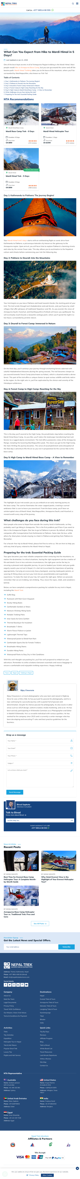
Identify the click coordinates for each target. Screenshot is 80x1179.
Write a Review (45, 1059)
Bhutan (42, 1019)
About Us (7, 996)
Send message (15, 792)
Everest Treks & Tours (47, 999)
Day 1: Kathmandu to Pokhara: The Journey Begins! (22, 81)
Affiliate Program (46, 1038)
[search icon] (73, 3)
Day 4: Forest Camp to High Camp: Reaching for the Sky (24, 88)
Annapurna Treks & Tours (49, 1002)
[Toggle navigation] (76, 3)
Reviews (43, 1035)
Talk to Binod (45, 1045)
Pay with (48, 1158)
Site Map (43, 1062)
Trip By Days (44, 1032)
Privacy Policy (9, 1006)
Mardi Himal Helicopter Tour (56, 131)
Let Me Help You (13, 820)
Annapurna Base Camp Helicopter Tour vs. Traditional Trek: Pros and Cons (19, 914)
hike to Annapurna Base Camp (27, 67)
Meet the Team (9, 999)
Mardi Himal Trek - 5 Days (17, 176)
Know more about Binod (15, 815)
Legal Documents (10, 1002)
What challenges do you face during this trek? (20, 92)
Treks (6, 1032)
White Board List (46, 1049)
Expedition (7, 1038)
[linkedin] (18, 985)
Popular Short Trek (10, 1049)
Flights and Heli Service (12, 1055)
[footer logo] (18, 965)
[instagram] (14, 985)
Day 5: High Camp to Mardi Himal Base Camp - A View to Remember (28, 90)
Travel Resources (46, 1052)
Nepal (15, 673)
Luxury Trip (8, 1052)
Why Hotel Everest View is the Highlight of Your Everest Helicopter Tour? (57, 879)
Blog (41, 1042)
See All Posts (39, 924)
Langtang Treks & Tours (48, 1009)
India (42, 1023)
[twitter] (10, 985)
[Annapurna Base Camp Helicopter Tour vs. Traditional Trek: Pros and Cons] (21, 896)
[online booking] (29, 1157)
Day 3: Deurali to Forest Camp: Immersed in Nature (22, 86)
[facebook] (5, 985)
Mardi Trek (18, 590)
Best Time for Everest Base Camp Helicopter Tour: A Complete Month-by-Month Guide (20, 879)
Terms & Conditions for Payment (15, 1016)
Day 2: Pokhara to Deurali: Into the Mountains (20, 83)
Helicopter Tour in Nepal (12, 1042)
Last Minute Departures (48, 1055)
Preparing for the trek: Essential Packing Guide (20, 94)
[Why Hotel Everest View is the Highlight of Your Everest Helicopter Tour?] (58, 861)
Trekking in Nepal (26, 673)
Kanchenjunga (45, 1013)
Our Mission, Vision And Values (15, 1013)
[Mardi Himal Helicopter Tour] (58, 114)
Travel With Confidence (12, 1009)
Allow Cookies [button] (47, 1175)
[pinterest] (22, 985)
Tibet (42, 1016)
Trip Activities (8, 1035)
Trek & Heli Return (10, 1045)
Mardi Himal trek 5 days (17, 240)
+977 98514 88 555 (42, 10)
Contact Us (44, 1066)
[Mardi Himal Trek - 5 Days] (21, 159)
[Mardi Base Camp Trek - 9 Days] (21, 114)
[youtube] (26, 985)
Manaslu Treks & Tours (48, 1006)
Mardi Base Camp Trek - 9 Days (20, 131)
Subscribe (66, 947)
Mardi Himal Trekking (22, 70)
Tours (7, 673)
